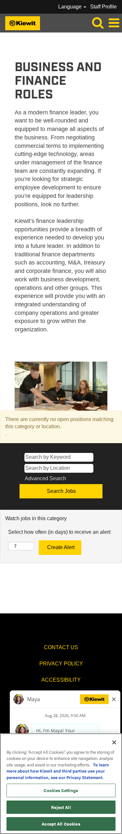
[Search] (97, 23)
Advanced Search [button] (45, 478)
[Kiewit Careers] (20, 22)
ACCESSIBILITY (61, 680)
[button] (114, 23)
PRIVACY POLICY (61, 663)
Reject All (61, 807)
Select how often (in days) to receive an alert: (59, 532)
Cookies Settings (61, 790)
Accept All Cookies (61, 824)
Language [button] (70, 6)
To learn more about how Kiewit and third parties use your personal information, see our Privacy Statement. (58, 771)
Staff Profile (103, 6)
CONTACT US (61, 647)
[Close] (114, 742)
